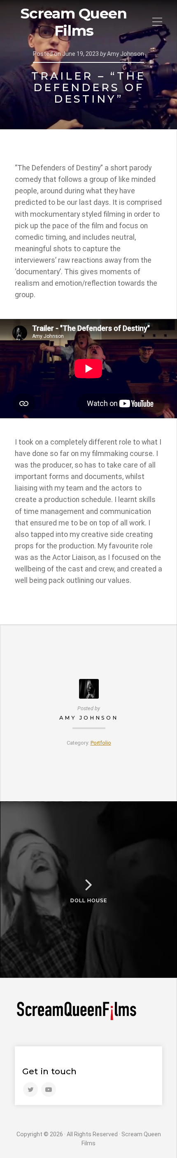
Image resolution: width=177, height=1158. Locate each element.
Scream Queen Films (74, 22)
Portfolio (101, 743)
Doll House (88, 900)
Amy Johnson (88, 718)
